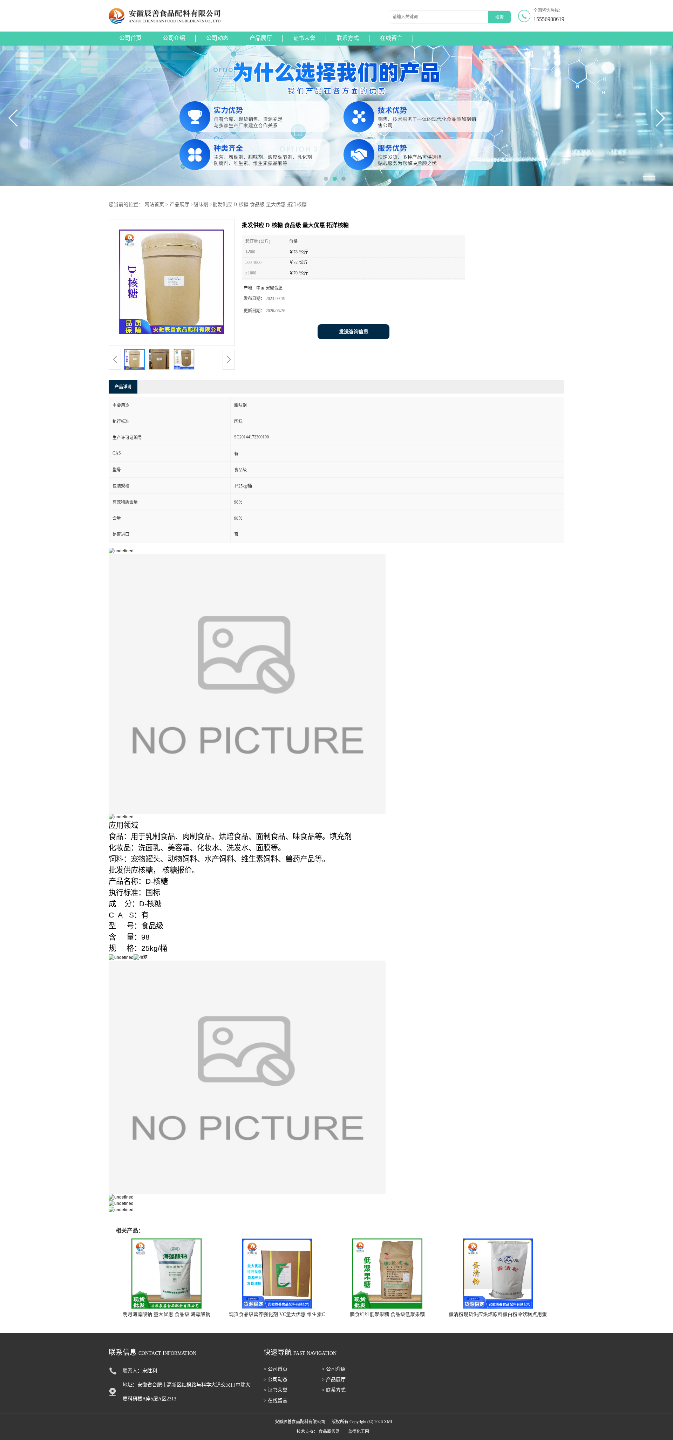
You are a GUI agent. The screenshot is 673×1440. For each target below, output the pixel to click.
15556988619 (548, 19)
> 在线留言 (275, 1400)
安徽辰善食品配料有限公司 (300, 1421)
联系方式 (347, 38)
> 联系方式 (334, 1390)
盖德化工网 (358, 1431)
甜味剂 (200, 204)
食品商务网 (329, 1431)
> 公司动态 (275, 1379)
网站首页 (154, 204)
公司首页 (130, 38)
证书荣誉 (304, 38)
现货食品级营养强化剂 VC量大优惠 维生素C (277, 1314)
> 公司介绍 (334, 1369)
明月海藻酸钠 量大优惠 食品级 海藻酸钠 (166, 1314)
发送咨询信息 (353, 331)
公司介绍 (174, 38)
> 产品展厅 (334, 1379)
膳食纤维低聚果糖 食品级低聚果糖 (387, 1314)
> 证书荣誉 (275, 1390)
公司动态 (217, 38)
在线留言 (391, 38)
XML (388, 1421)
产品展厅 (261, 38)
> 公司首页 (275, 1369)
